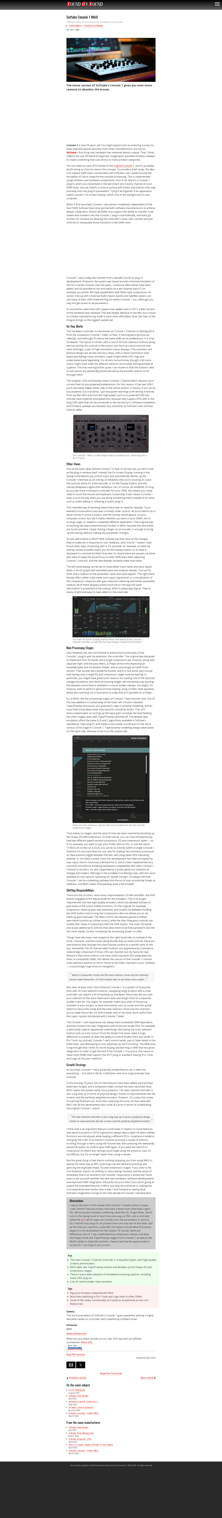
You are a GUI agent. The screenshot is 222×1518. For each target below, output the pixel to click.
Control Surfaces (93, 25)
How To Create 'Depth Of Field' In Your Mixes (91, 1444)
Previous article (77, 1377)
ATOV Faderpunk (77, 1389)
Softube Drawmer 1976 (80, 1439)
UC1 (83, 1219)
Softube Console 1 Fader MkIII (83, 1413)
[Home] (84, 4)
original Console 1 (124, 165)
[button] (111, 60)
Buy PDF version (75, 1354)
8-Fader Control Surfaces (81, 1407)
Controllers (75, 25)
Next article (146, 1377)
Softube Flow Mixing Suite (81, 1433)
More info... (87, 1342)
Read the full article (111, 1373)
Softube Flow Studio (78, 1395)
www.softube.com (76, 1333)
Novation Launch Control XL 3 (83, 1401)
